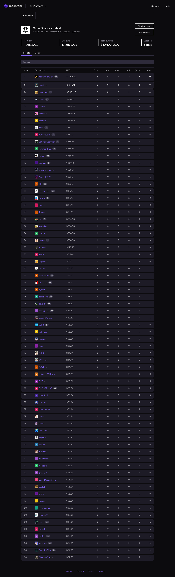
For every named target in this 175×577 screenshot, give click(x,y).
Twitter (69, 571)
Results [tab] (26, 52)
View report (144, 32)
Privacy (102, 571)
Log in (167, 6)
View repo (146, 26)
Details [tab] (38, 52)
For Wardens (36, 5)
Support (155, 6)
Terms (91, 571)
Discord (80, 571)
